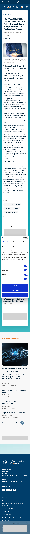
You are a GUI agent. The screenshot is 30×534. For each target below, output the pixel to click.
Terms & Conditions (8, 508)
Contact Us (5, 520)
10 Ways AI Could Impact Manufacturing (11, 402)
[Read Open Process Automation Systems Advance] (15, 354)
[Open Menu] (26, 7)
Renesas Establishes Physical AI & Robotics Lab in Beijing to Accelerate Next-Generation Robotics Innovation (15, 299)
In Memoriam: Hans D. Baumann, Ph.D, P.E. (14, 391)
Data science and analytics (12, 204)
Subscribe (5, 511)
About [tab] (24, 241)
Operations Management (12, 208)
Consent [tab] (5, 241)
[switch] (26, 270)
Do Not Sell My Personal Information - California (14, 504)
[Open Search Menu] (17, 7)
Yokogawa (11, 32)
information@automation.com (13, 481)
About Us (5, 495)
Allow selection (15, 290)
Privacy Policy (6, 501)
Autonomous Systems (11, 212)
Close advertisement (27, 523)
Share (6, 38)
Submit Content (7, 514)
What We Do (6, 498)
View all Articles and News (10, 423)
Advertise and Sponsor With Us (12, 517)
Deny (15, 295)
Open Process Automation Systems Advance (14, 369)
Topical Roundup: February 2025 (14, 413)
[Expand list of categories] (5, 216)
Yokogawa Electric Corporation (11, 86)
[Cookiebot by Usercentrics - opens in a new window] (22, 238)
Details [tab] (15, 241)
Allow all (15, 285)
